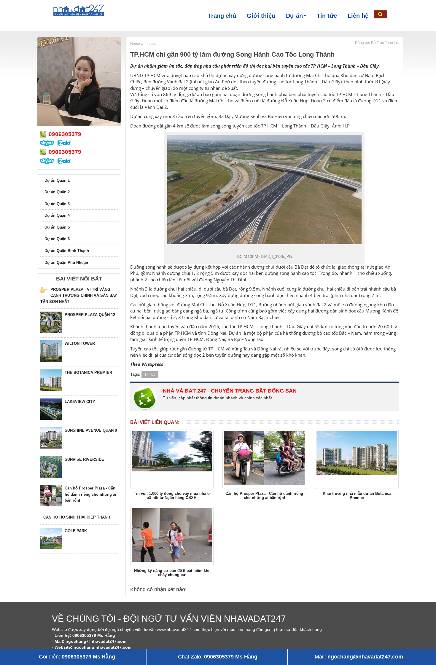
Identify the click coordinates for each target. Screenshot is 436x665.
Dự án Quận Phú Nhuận (66, 262)
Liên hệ (358, 15)
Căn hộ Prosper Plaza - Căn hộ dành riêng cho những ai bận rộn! (90, 494)
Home (135, 44)
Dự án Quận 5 (57, 227)
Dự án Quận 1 (57, 180)
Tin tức (327, 15)
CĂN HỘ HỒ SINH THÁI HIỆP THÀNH (76, 517)
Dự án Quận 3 (57, 204)
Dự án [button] (294, 15)
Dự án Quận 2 (57, 192)
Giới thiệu (261, 15)
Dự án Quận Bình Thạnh (66, 250)
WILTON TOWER (80, 343)
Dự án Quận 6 (57, 239)
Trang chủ (222, 15)
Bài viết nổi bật (79, 279)
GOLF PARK (76, 531)
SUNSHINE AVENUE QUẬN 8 (91, 430)
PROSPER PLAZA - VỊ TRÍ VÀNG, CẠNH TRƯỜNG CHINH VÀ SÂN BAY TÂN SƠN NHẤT (78, 295)
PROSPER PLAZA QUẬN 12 (90, 314)
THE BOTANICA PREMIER (88, 372)
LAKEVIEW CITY (80, 401)
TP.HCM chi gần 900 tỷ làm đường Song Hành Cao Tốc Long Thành (232, 54)
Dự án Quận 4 (57, 215)
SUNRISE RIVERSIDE (84, 459)
